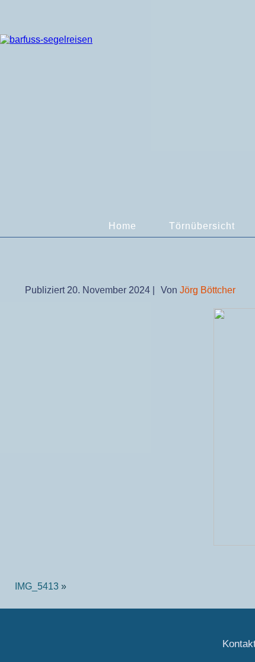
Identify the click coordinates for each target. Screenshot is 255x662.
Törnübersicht (202, 226)
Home (122, 226)
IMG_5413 (37, 586)
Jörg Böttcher (207, 290)
